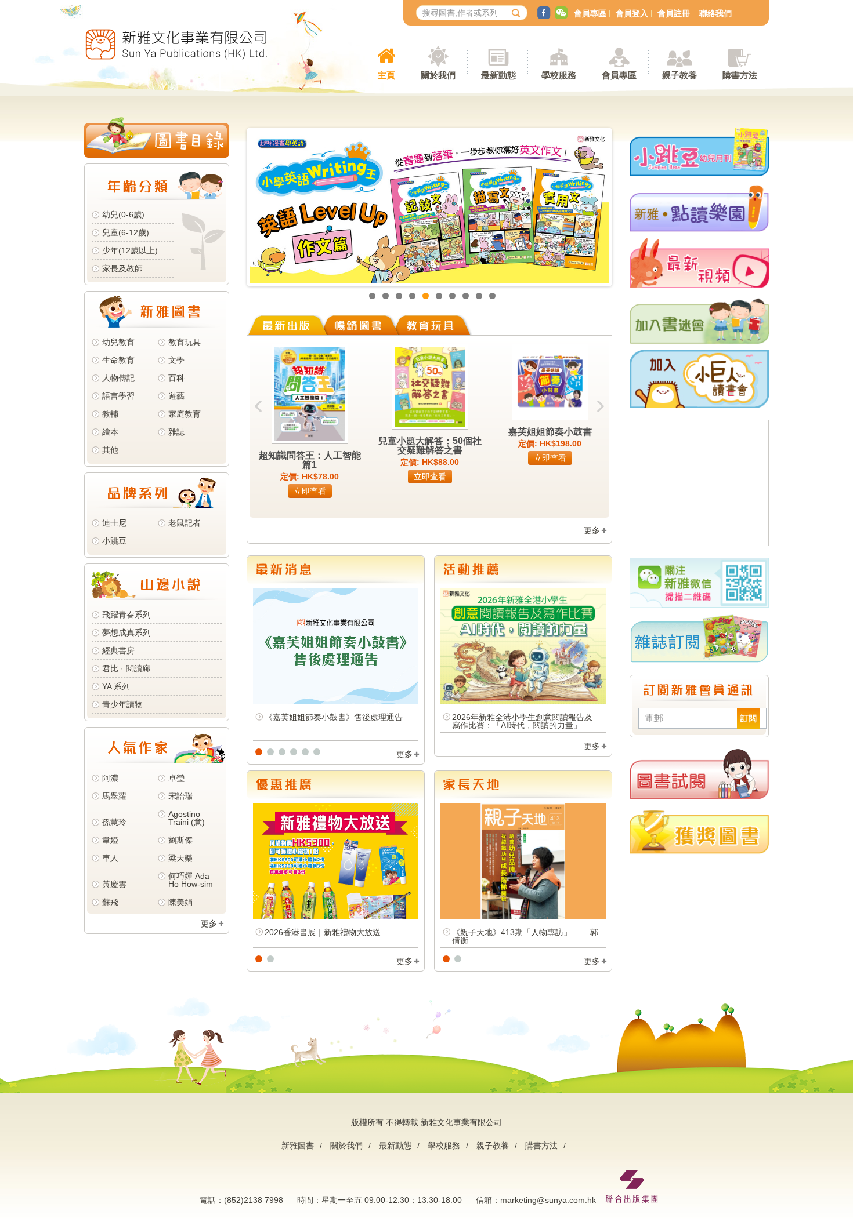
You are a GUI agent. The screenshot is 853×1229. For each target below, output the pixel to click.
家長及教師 (122, 268)
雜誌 (176, 432)
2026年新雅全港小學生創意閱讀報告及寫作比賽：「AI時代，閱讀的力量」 (522, 721)
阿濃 (110, 778)
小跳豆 (114, 541)
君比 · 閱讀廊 (126, 668)
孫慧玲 (114, 822)
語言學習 (118, 396)
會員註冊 (673, 13)
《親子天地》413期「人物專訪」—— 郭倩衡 (525, 936)
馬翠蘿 (114, 796)
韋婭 (110, 840)
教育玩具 (184, 342)
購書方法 (541, 1145)
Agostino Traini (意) (186, 818)
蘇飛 (110, 902)
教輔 (110, 414)
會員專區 (590, 13)
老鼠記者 (184, 523)
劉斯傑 (180, 840)
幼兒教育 (118, 342)
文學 (176, 360)
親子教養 (492, 1145)
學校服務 (558, 75)
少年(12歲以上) (130, 250)
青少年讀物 (122, 704)
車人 (110, 858)
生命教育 (118, 360)
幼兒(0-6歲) (123, 214)
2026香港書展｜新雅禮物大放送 (323, 932)
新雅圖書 (297, 1145)
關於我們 (346, 1145)
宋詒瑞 (180, 796)
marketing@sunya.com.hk (548, 1200)
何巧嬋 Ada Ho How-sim (190, 880)
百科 (176, 378)
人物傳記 (118, 378)
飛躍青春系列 (126, 614)
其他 (110, 449)
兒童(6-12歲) (128, 232)
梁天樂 (180, 858)
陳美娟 (180, 902)
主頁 (386, 75)
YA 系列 (116, 686)
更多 (209, 923)
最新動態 (395, 1145)
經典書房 (118, 650)
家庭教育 (184, 414)
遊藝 (176, 396)
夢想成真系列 (126, 632)
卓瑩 (176, 778)
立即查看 (310, 491)
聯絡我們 (715, 13)
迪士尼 (114, 523)
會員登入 (632, 13)
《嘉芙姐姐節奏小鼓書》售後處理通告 (334, 717)
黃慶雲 (114, 884)
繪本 (110, 432)
